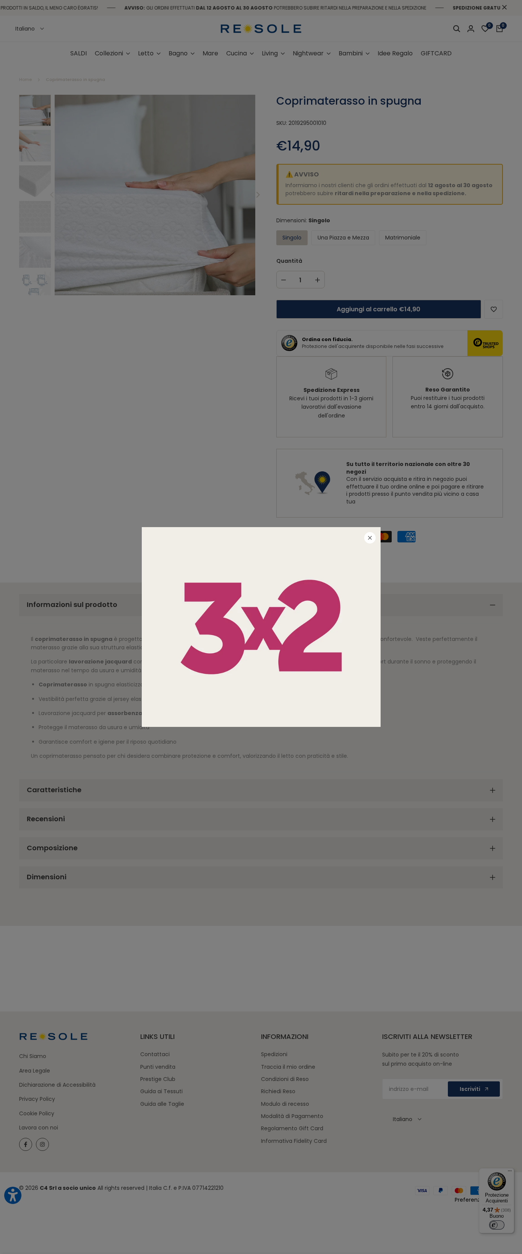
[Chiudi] (370, 538)
